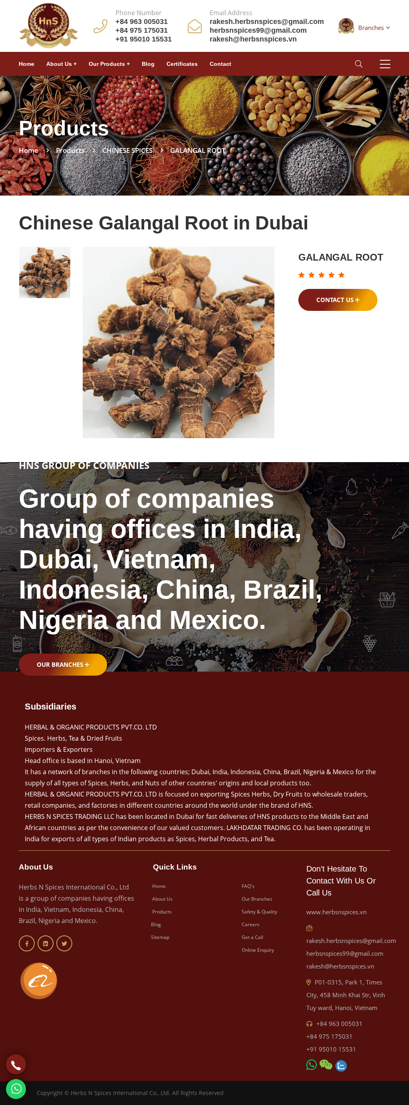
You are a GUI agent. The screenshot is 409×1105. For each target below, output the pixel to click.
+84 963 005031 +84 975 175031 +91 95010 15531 (334, 1036)
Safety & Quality (258, 911)
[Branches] (346, 26)
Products (161, 911)
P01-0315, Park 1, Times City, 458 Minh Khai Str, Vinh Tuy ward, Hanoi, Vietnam (345, 995)
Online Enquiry (257, 950)
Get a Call (251, 937)
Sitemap (160, 937)
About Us (162, 898)
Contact (220, 64)
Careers (250, 924)
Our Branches (61, 664)
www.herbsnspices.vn (336, 912)
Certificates (182, 64)
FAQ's (247, 886)
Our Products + (109, 64)
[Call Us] (16, 1064)
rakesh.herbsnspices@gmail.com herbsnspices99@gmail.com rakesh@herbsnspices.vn (351, 953)
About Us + (61, 64)
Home (26, 64)
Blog (148, 64)
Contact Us (335, 300)
